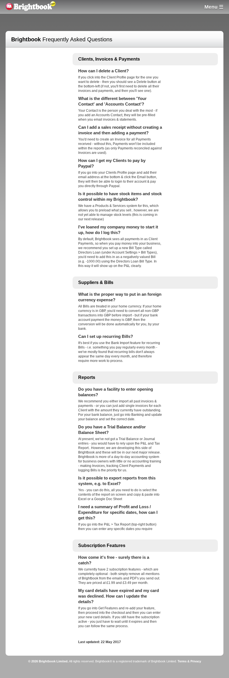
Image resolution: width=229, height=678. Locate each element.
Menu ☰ (213, 7)
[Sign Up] (57, 8)
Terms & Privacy (189, 661)
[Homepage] (29, 10)
